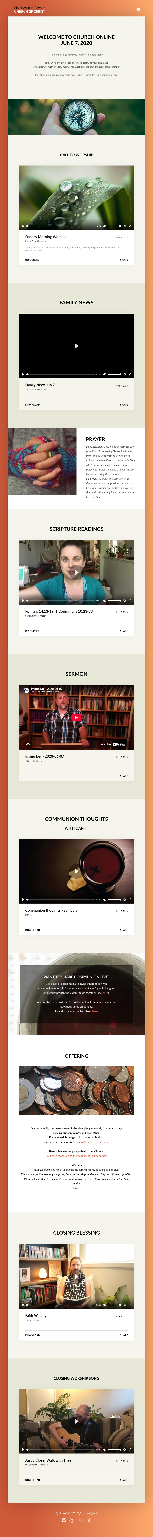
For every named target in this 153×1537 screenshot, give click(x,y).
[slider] (60, 226)
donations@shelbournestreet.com (92, 1142)
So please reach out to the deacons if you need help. (77, 1156)
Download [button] (32, 405)
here (105, 993)
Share (124, 260)
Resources (32, 260)
